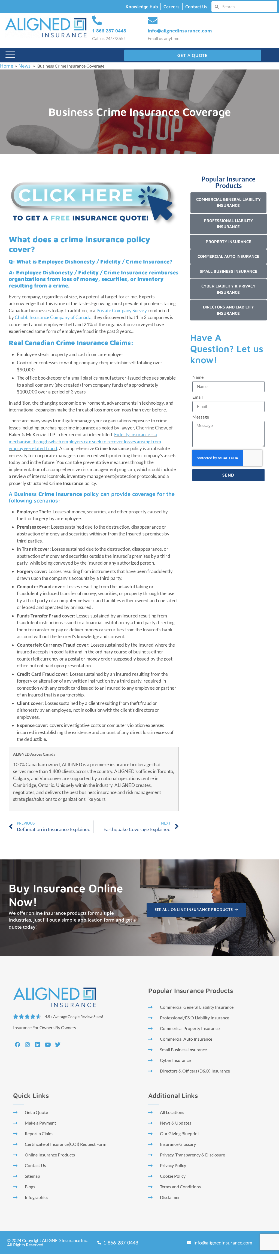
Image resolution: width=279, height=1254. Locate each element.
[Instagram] (27, 1044)
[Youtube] (47, 1044)
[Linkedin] (37, 1044)
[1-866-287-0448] (97, 21)
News (25, 66)
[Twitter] (57, 1044)
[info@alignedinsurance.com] (152, 21)
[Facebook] (17, 1044)
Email (197, 397)
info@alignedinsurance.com (180, 31)
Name (198, 377)
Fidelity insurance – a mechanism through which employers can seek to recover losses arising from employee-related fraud (85, 441)
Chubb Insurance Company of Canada (53, 317)
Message (200, 417)
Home (6, 66)
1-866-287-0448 (109, 31)
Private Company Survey (121, 310)
